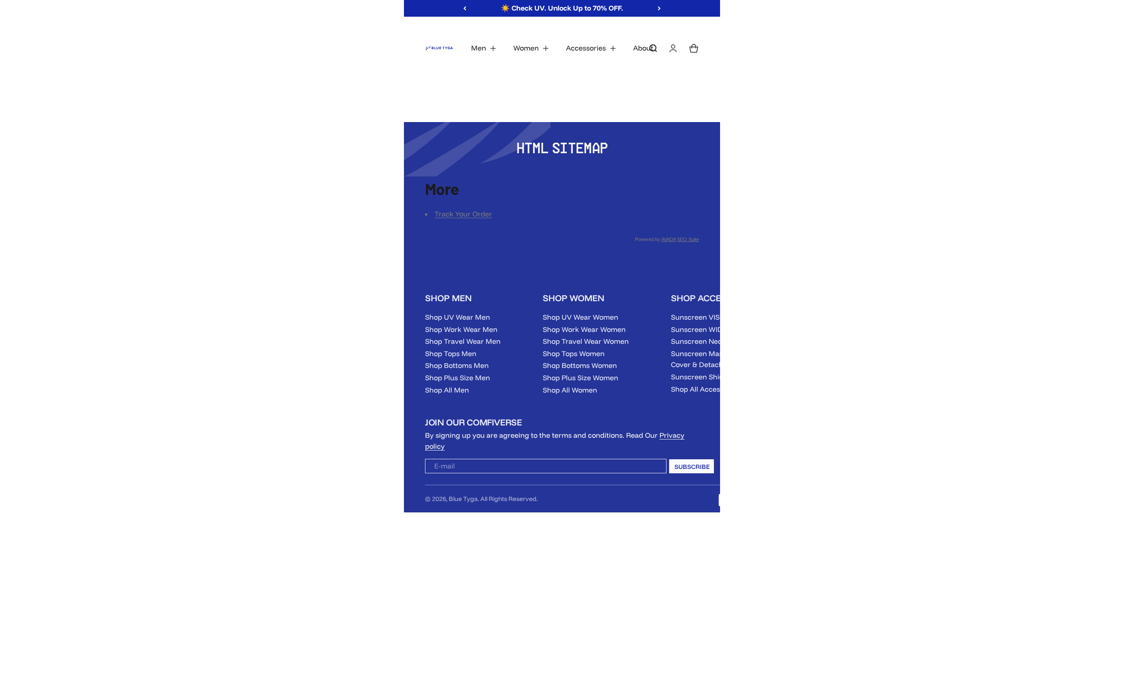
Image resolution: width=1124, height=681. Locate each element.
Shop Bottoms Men (457, 365)
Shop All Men (447, 390)
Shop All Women (570, 390)
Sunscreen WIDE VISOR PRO (718, 329)
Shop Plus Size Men (457, 377)
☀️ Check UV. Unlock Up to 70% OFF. (562, 8)
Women (526, 47)
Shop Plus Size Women (580, 377)
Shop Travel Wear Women (586, 341)
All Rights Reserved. (509, 499)
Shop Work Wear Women (584, 329)
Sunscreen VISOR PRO (708, 317)
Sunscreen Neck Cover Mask (719, 341)
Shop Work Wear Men (461, 329)
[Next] (659, 8)
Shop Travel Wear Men (463, 341)
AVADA (668, 239)
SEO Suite (688, 239)
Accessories (586, 47)
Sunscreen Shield (700, 376)
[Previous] (464, 8)
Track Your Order (463, 213)
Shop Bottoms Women (580, 365)
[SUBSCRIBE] (652, 468)
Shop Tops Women (574, 353)
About (643, 47)
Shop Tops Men (450, 353)
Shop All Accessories (705, 389)
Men (478, 47)
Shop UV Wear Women (580, 317)
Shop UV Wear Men (457, 317)
